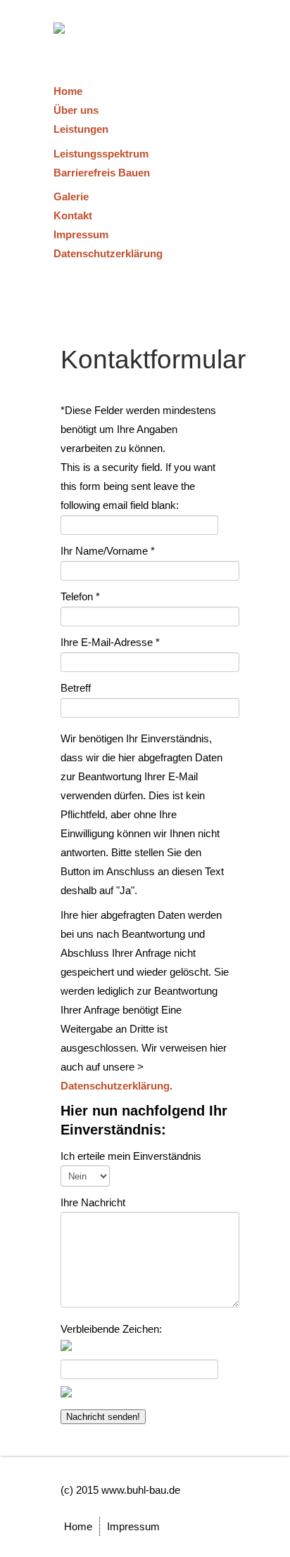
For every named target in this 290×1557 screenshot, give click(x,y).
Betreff (76, 688)
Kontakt (72, 215)
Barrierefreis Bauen (101, 173)
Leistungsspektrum (101, 154)
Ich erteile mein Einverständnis (131, 1156)
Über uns (76, 110)
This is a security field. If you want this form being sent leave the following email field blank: (138, 486)
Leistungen (80, 129)
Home (67, 91)
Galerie (71, 196)
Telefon (80, 596)
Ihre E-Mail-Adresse (110, 642)
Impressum (80, 234)
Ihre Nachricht (93, 1202)
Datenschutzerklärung (108, 253)
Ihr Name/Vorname (108, 551)
